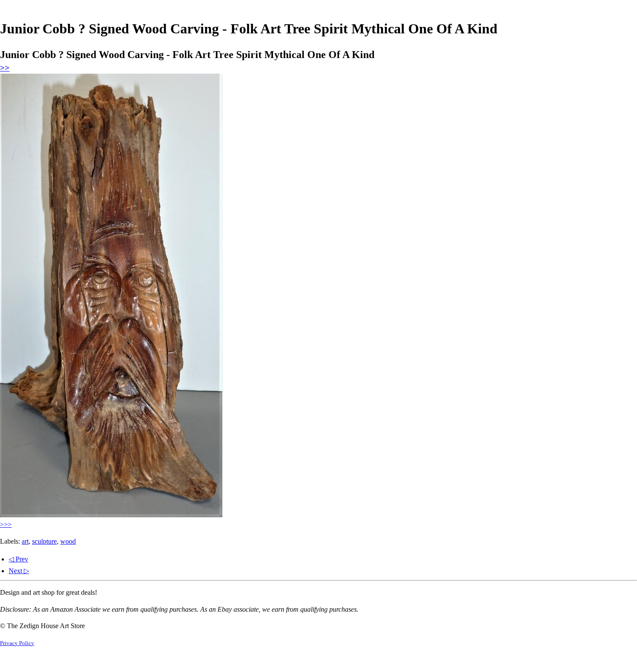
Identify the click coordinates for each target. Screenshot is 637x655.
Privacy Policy (17, 643)
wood (68, 541)
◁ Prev (18, 559)
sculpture (44, 541)
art (25, 541)
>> (5, 67)
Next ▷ (19, 570)
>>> (6, 524)
